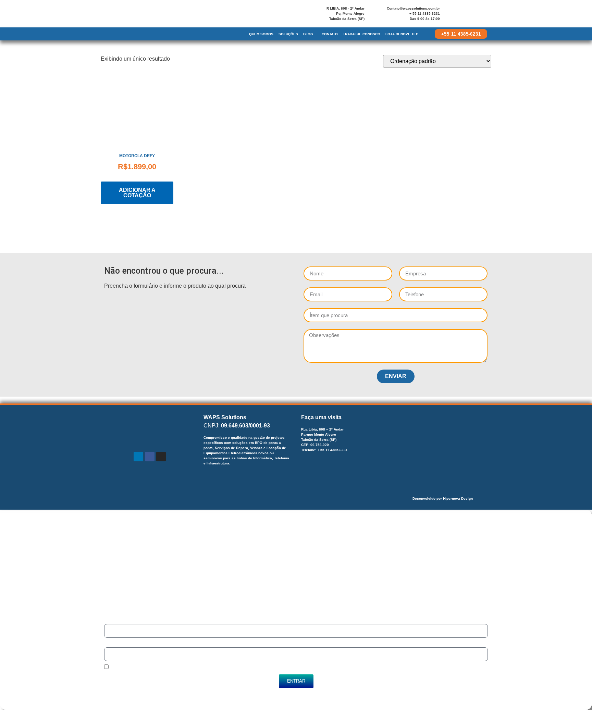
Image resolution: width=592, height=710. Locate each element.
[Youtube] (474, 15)
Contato (330, 34)
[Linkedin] (449, 15)
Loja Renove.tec (401, 34)
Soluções (288, 34)
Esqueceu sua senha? (131, 695)
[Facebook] (457, 15)
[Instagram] (466, 15)
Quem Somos (261, 34)
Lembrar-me (121, 668)
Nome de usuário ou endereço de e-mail (143, 621)
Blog (308, 34)
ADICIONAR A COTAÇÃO (137, 192)
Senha (110, 644)
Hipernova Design (458, 498)
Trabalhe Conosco (361, 34)
